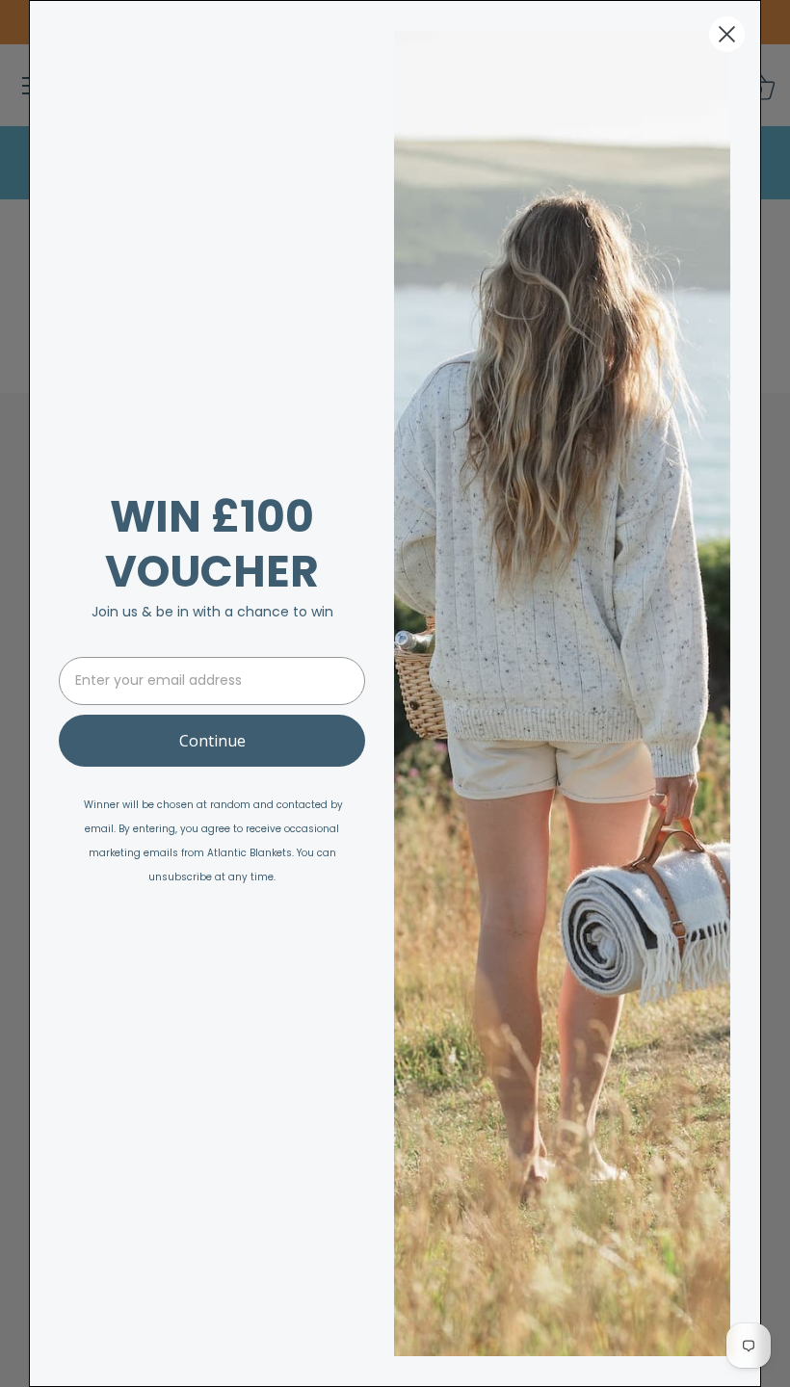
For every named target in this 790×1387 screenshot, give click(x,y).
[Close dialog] (727, 34)
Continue (212, 740)
